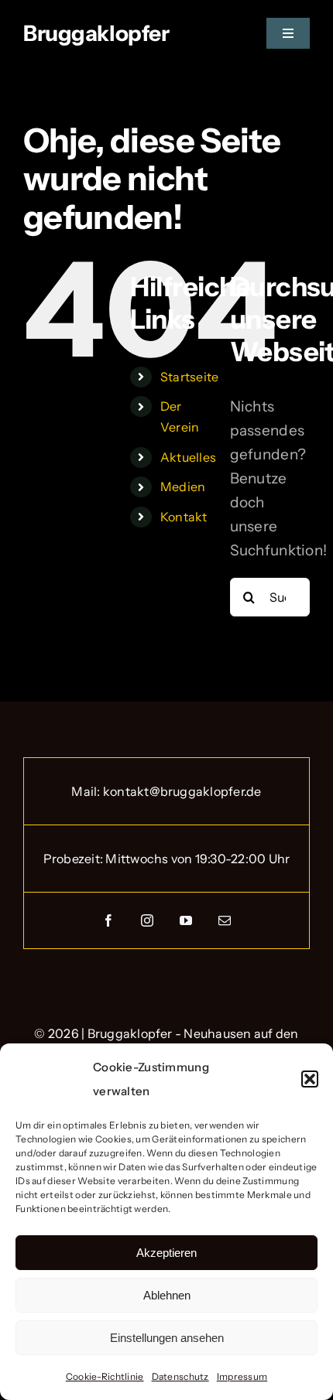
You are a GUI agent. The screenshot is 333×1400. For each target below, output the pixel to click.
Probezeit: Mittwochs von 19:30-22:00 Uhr (166, 858)
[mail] (224, 920)
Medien (183, 486)
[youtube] (185, 920)
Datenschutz (180, 1376)
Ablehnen (167, 1295)
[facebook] (108, 920)
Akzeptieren (166, 1252)
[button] (310, 1079)
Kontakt (184, 516)
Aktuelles (188, 457)
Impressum (242, 1376)
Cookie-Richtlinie (105, 1376)
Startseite (189, 376)
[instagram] (147, 920)
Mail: (86, 791)
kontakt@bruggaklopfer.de (182, 791)
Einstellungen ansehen (167, 1337)
